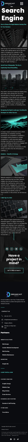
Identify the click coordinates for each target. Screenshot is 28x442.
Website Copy (6, 387)
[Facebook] (7, 249)
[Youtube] (16, 249)
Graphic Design (6, 383)
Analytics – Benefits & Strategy (9, 154)
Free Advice (5, 412)
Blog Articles (5, 391)
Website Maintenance (8, 355)
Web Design (5, 344)
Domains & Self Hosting (8, 403)
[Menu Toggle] (21, 3)
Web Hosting (5, 351)
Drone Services (6, 394)
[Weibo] (17, 439)
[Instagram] (11, 249)
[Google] (21, 249)
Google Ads (5, 364)
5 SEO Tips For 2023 (6, 198)
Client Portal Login (7, 372)
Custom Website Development (10, 347)
